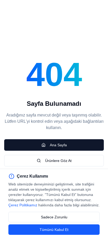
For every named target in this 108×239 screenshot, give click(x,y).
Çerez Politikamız (22, 205)
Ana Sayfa (58, 145)
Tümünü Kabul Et (54, 230)
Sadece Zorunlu (54, 217)
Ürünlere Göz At (58, 161)
